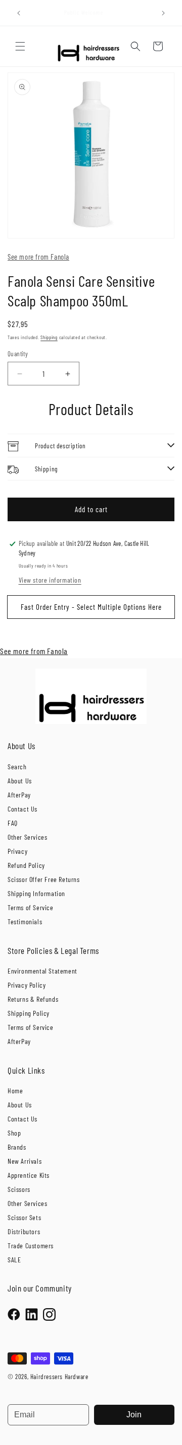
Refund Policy (26, 865)
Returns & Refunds (33, 999)
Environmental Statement (42, 971)
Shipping (49, 337)
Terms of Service (31, 907)
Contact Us (22, 809)
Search (17, 766)
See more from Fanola (38, 256)
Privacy (17, 851)
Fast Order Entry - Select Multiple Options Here (91, 606)
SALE (14, 1259)
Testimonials (25, 921)
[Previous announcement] (19, 13)
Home (15, 1090)
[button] (20, 46)
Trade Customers (31, 1245)
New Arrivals (24, 1161)
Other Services (27, 837)
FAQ (13, 823)
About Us (20, 780)
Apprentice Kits (29, 1175)
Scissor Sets (24, 1217)
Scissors (19, 1189)
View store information (50, 580)
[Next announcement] (163, 13)
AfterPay (19, 794)
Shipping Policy (29, 1013)
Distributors (24, 1231)
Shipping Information (36, 893)
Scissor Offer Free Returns (44, 879)
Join (134, 1414)
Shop (14, 1133)
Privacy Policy (27, 985)
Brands (17, 1147)
